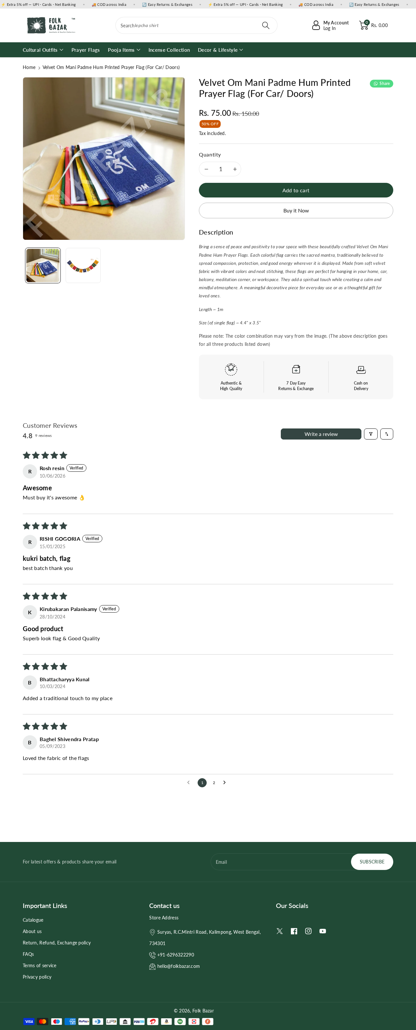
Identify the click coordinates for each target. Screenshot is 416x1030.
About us (32, 931)
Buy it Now (296, 210)
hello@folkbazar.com (178, 966)
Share (385, 83)
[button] (373, 25)
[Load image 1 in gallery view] (42, 265)
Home (29, 67)
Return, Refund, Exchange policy (57, 942)
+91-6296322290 (175, 954)
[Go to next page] (226, 782)
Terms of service (40, 965)
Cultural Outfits (40, 50)
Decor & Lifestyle (218, 50)
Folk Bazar (203, 1010)
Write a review (321, 434)
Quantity (210, 154)
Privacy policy (37, 977)
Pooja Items (121, 50)
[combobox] (196, 25)
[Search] (265, 25)
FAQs (28, 954)
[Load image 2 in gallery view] (83, 265)
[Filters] (371, 434)
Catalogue (33, 920)
